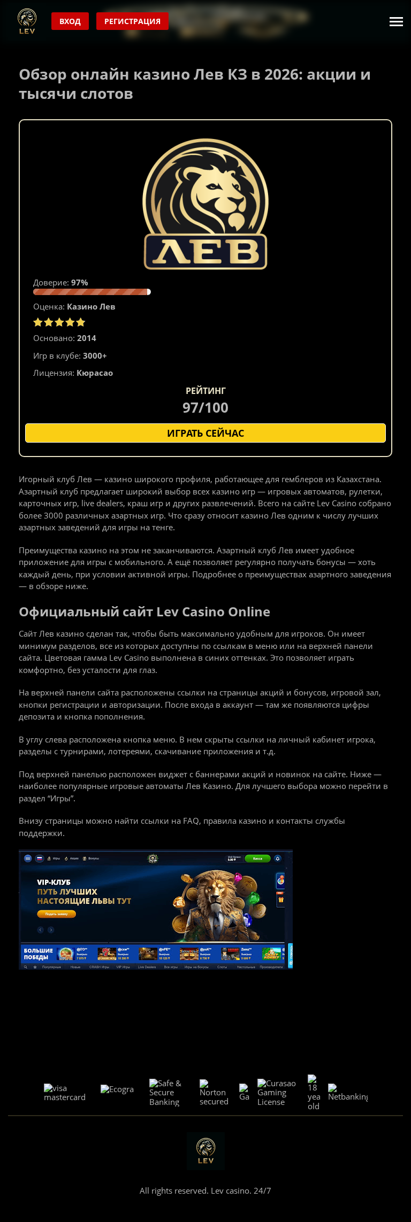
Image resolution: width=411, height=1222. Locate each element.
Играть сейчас (205, 433)
